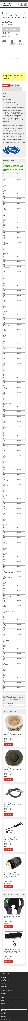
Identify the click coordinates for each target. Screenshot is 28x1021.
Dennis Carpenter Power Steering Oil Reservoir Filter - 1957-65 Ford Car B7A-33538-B (13, 734)
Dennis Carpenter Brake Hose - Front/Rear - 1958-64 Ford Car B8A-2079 (13, 804)
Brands (2, 1000)
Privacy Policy (4, 986)
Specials (3, 1003)
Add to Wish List (7, 37)
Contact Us (18, 1)
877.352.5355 (11, 1)
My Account (3, 1010)
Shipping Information (5, 979)
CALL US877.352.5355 (21, 44)
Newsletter (3, 1015)
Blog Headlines (4, 1005)
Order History (3, 1012)
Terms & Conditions (5, 987)
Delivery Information (5, 984)
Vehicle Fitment (14, 85)
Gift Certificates (4, 1002)
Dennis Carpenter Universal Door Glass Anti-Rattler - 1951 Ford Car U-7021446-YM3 (12, 951)
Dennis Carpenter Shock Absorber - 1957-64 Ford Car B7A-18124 (12, 839)
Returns (2, 995)
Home (3, 9)
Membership (3, 1016)
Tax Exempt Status (5, 980)
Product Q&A (6, 89)
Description (5, 85)
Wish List (3, 1013)
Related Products (16, 89)
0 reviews (11, 35)
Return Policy (3, 977)
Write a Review (18, 35)
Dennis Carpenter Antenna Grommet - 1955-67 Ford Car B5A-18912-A (12, 769)
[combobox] (14, 705)
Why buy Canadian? (5, 982)
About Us (3, 983)
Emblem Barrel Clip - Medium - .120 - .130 (13, 917)
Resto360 (3, 976)
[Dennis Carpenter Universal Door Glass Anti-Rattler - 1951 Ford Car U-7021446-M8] (14, 58)
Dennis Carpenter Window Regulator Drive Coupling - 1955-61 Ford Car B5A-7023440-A (11, 875)
